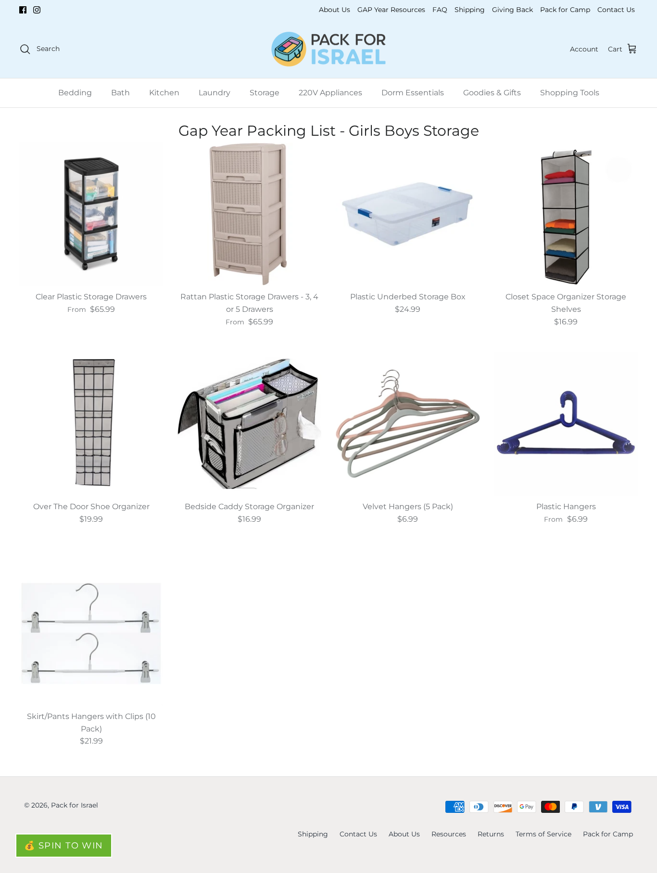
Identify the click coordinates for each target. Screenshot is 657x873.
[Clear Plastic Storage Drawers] (91, 214)
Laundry (214, 92)
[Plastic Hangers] (566, 424)
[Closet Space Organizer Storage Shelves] (566, 214)
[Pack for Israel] (328, 49)
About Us (334, 9)
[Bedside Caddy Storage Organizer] (249, 424)
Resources (448, 834)
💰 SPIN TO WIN (63, 845)
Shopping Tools (569, 92)
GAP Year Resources (391, 9)
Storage (264, 92)
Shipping (470, 9)
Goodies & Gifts (492, 92)
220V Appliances (330, 92)
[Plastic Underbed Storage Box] (408, 214)
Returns (491, 834)
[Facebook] (22, 9)
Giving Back (512, 9)
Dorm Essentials (412, 92)
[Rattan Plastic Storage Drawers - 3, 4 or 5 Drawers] (249, 214)
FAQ (439, 9)
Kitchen (164, 92)
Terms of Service (543, 834)
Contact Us (616, 9)
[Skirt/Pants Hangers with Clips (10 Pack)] (91, 634)
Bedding (75, 92)
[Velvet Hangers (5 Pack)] (408, 424)
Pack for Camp (565, 9)
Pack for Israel (74, 805)
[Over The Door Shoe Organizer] (91, 424)
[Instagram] (36, 9)
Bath (120, 92)
